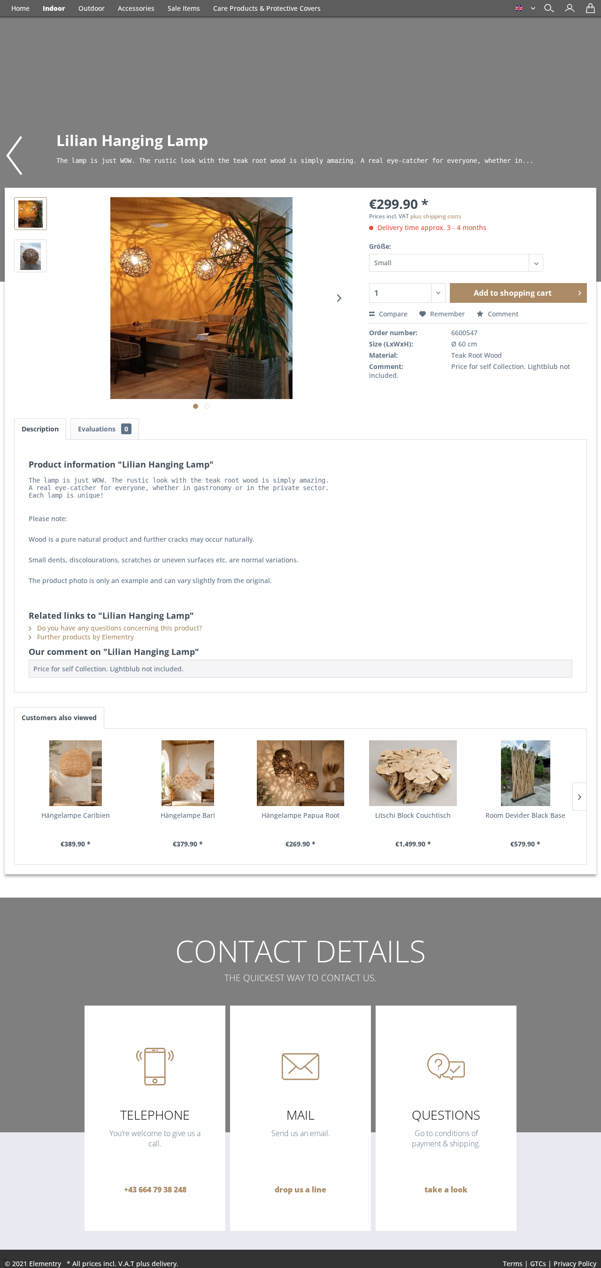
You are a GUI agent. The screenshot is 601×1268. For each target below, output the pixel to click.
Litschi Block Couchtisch (413, 815)
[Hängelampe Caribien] (75, 773)
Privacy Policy (575, 1263)
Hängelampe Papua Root (300, 815)
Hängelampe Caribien (75, 815)
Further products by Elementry (84, 636)
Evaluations (103, 428)
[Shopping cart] (588, 11)
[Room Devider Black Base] (525, 773)
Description (40, 428)
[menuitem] (567, 9)
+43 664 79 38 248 (155, 1189)
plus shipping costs (436, 216)
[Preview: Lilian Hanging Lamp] (30, 213)
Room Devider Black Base (525, 815)
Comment (502, 313)
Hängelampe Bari (188, 815)
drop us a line (300, 1189)
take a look (446, 1189)
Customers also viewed (59, 717)
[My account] (567, 11)
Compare (392, 313)
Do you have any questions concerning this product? (118, 627)
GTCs (538, 1263)
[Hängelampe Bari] (188, 773)
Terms (513, 1263)
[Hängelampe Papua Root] (300, 773)
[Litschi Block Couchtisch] (413, 773)
